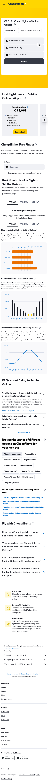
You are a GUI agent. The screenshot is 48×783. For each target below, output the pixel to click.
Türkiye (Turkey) (26, 674)
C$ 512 (8, 21)
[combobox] (26, 167)
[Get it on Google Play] (8, 758)
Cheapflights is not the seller (15, 655)
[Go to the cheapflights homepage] (17, 4)
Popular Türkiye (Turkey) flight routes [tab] (18, 477)
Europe (16, 674)
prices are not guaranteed (11, 648)
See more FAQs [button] (24, 432)
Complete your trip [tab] (11, 483)
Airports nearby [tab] (10, 465)
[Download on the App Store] (22, 758)
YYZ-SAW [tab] (24, 202)
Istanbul (35, 674)
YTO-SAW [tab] (12, 202)
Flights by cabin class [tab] (12, 454)
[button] (4, 4)
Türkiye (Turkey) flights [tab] (31, 471)
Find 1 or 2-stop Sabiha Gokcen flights (18, 411)
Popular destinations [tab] (12, 460)
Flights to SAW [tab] (26, 465)
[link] (20, 131)
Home (9, 674)
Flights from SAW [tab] (10, 471)
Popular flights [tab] (30, 454)
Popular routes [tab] (30, 460)
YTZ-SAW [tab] (35, 202)
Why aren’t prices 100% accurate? (18, 664)
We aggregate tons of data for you (18, 660)
